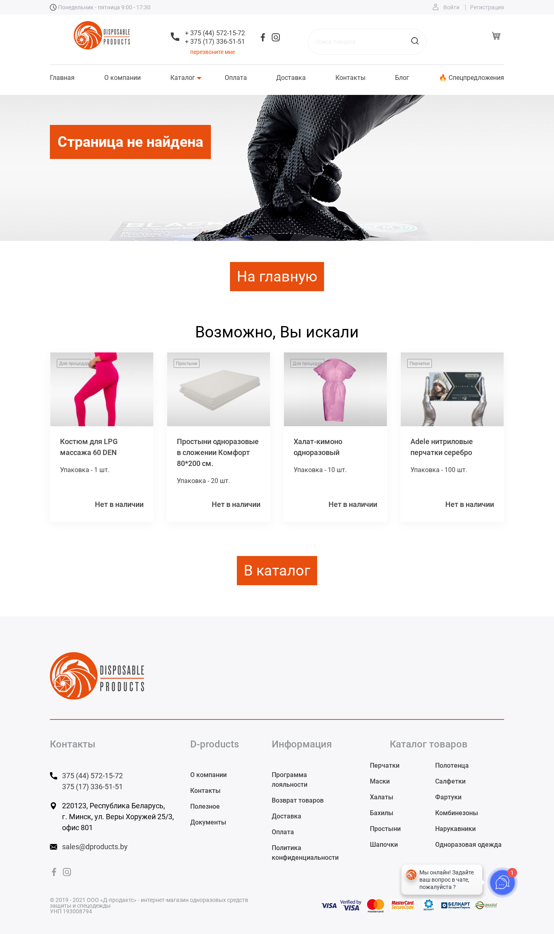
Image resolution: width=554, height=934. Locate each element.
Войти (451, 7)
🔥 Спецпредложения (471, 78)
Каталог (182, 78)
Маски (380, 781)
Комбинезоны (456, 813)
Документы (208, 822)
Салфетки (450, 781)
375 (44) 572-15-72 (92, 775)
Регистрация (487, 7)
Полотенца (452, 765)
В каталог (277, 570)
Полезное (205, 806)
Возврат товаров (298, 800)
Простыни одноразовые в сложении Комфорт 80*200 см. (218, 452)
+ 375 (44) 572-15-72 (215, 33)
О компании (122, 78)
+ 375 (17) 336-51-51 (215, 41)
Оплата (236, 78)
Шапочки (384, 844)
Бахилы (381, 813)
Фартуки (448, 797)
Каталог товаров (429, 744)
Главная (62, 78)
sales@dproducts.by (95, 846)
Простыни (186, 363)
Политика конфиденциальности (305, 852)
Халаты (381, 797)
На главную (277, 276)
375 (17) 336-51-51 (92, 786)
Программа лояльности (289, 779)
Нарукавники (455, 829)
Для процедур (73, 363)
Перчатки (419, 363)
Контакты (350, 78)
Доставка (291, 78)
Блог (402, 78)
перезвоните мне (212, 52)
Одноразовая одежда (468, 844)
